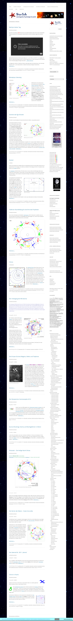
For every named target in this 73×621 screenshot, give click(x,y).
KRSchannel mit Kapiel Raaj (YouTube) (56, 272)
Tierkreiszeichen (54, 374)
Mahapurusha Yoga (54, 538)
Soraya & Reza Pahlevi (54, 444)
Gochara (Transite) (53, 448)
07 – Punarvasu (53, 489)
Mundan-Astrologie (28, 106)
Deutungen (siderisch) (54, 434)
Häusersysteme (53, 423)
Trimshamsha (53, 531)
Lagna (52, 426)
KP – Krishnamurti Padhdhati (55, 470)
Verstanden (57, 619)
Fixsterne (58, 305)
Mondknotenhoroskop (21, 106)
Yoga (51, 534)
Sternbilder (36, 349)
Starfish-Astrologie (17, 6)
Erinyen (27, 364)
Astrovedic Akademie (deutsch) (55, 248)
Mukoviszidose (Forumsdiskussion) (57, 442)
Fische (51, 40)
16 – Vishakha (53, 501)
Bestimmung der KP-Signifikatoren (57, 471)
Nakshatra (40, 418)
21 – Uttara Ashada (54, 508)
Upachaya (52, 431)
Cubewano (12, 171)
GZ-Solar (61, 306)
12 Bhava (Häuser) (54, 419)
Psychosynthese (54, 320)
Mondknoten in (52, 157)
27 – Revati (53, 516)
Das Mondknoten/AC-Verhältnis (55, 86)
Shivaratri (11, 497)
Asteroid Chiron (31, 267)
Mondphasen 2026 (53, 153)
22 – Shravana (53, 509)
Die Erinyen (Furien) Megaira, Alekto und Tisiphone (24, 356)
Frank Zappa (52, 123)
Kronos (34, 385)
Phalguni (25, 499)
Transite (55, 325)
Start (10, 6)
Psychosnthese (52, 384)
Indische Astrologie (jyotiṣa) (52, 6)
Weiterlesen (12, 66)
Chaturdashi (11, 457)
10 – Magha (53, 493)
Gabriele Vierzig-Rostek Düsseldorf (55, 227)
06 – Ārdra (52, 487)
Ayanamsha (53, 466)
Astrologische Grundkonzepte (55, 334)
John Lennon (52, 45)
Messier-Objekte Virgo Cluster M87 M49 (56, 167)
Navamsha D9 (53, 319)
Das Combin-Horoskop (55, 377)
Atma (15, 187)
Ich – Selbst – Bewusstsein (55, 359)
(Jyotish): (58, 210)
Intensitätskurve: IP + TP (54, 200)
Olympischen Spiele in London (35, 407)
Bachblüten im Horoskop (54, 171)
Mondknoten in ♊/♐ (53, 159)
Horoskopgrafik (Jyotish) (54, 459)
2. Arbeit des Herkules (54, 396)
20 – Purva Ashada (54, 507)
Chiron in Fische (14, 574)
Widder (53, 60)
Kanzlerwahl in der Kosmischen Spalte (56, 35)
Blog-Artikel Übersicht (54, 433)
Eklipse (43, 201)
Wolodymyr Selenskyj (15, 77)
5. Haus (35, 202)
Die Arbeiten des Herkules (54, 393)
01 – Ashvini (53, 481)
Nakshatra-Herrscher (54, 519)
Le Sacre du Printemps (53, 87)
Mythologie (34, 290)
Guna (52, 467)
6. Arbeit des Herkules (54, 401)
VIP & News (11, 9)
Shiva (20, 497)
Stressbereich (58, 324)
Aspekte (52, 349)
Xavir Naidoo (53, 446)
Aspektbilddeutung (54, 348)
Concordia (16, 527)
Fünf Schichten (53, 352)
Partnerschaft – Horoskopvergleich (56, 375)
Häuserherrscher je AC (55, 422)
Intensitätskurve (54, 356)
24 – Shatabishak (54, 512)
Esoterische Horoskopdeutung (55, 410)
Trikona (52, 429)
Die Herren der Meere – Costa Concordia (21, 511)
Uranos (32, 383)
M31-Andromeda (54, 316)
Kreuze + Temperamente (55, 360)
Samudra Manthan (54, 526)
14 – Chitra (53, 498)
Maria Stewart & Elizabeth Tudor (55, 90)
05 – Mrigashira (53, 486)
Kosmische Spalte (56, 313)
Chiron (11, 262)
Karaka (51, 211)
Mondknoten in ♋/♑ (53, 160)
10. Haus (13, 291)
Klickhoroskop (56, 311)
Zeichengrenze (54, 327)
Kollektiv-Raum (27, 254)
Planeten (53, 373)
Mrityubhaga (53, 452)
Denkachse (60, 302)
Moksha (25, 291)
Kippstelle (51, 205)
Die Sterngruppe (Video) (55, 404)
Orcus (29, 143)
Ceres (20, 107)
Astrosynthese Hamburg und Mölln (56, 228)
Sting (52, 445)
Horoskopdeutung (41, 253)
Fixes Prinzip (53, 305)
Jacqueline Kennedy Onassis (55, 437)
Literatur (51, 344)
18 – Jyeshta (53, 504)
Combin (33, 70)
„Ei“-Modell (53, 385)
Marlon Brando (53, 441)
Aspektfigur (26, 201)
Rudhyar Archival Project (54, 242)
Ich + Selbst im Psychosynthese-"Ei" (56, 164)
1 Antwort (10, 162)
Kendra (52, 425)
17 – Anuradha (53, 502)
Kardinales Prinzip (53, 309)
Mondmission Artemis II (54, 37)
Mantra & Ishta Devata (55, 524)
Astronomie (33, 441)
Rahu (61, 320)
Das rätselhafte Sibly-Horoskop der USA (56, 94)
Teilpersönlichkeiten (54, 388)
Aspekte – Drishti (54, 464)
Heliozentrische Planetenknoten (56, 307)
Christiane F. (55, 61)
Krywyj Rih (39, 89)
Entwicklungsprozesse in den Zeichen (56, 168)
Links (16, 9)
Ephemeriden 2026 (53, 152)
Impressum (22, 9)
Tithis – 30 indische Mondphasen (55, 105)
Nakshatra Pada (52, 44)
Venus (59, 325)
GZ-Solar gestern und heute (54, 128)
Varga (51, 527)
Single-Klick (52, 324)
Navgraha (52, 455)
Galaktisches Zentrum (14, 567)
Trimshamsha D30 (53, 217)
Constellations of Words (54, 265)
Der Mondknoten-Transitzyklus (55, 97)
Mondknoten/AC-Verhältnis (56, 364)
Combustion (57, 300)
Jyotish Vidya (52, 252)
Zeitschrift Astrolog (53, 259)
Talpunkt (53, 358)
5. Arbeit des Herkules (54, 400)
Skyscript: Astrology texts (54, 263)
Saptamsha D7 (57, 321)
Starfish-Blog (52, 547)
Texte (51, 520)
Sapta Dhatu (52, 321)
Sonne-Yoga (53, 543)
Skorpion (51, 42)
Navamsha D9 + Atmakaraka (54, 216)
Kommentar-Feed (53, 283)
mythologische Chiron (19, 586)
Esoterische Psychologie (54, 411)
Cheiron (41, 282)
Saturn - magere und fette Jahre (55, 170)
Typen (53, 362)
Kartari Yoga (53, 537)
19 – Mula (52, 505)
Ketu (51, 311)
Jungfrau (51, 49)
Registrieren (52, 279)
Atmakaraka (52, 299)
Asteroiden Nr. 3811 (17, 561)
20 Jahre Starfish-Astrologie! (54, 38)
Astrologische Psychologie (28, 6)
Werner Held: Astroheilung (54, 237)
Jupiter (58, 308)
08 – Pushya (53, 490)
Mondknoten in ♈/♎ (53, 156)
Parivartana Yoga (54, 541)
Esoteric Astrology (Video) (55, 408)
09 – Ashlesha (53, 491)
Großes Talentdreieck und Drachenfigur (56, 104)
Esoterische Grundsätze (54, 407)
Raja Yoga (52, 542)
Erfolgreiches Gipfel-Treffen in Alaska (56, 51)
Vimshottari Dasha (19, 70)
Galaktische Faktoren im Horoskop (55, 125)
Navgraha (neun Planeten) (54, 213)
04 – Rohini (53, 485)
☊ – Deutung (54, 367)
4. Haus (16, 291)
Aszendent (60, 298)
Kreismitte (53, 315)
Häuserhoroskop (52, 202)
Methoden (52, 345)
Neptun (33, 567)
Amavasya (27, 457)
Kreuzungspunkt (14, 106)
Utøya (15, 437)
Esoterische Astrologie (40, 6)
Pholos (23, 591)
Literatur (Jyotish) (53, 478)
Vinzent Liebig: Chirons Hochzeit (55, 239)
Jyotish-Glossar (52, 463)
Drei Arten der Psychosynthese (56, 386)
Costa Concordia (31, 520)
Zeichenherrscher (52, 199)
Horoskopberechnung (54, 341)
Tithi (40, 498)
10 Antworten (11, 264)
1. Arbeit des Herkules (54, 395)
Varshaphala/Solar (40, 106)
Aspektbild (28, 288)
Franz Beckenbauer (53, 48)
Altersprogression (54, 347)
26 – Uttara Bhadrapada (55, 515)
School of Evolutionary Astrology (55, 240)
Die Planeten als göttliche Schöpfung (56, 98)
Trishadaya (53, 430)
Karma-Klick (22, 392)
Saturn (36, 567)
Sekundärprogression (54, 389)
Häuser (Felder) (53, 354)
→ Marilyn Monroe (29, 60)
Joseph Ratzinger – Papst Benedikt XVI (57, 440)
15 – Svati (52, 500)
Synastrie (22, 107)
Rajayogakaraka (53, 456)
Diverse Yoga (53, 535)
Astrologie (32, 349)
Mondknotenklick (53, 318)
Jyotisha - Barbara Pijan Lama (54, 251)
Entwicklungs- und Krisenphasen (56, 378)
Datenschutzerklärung (54, 414)
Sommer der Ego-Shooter (16, 114)
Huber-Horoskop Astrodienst (56, 343)
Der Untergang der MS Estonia (18, 298)
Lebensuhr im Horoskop (54, 95)
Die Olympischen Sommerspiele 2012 (20, 399)
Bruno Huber (53, 435)
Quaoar (11, 160)
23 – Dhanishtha (53, 511)
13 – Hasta (53, 497)
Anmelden (51, 280)
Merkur (56, 317)
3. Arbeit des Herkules (54, 397)
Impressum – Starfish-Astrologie (55, 415)
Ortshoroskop (12, 70)
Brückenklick (57, 299)
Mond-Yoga (53, 539)
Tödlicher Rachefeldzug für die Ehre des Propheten (24, 209)
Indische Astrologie (40, 151)
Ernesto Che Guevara (53, 120)
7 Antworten (11, 80)
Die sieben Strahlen (53, 403)
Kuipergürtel (40, 272)
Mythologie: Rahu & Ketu (55, 453)
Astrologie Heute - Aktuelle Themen (56, 261)
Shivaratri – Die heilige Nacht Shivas (19, 450)
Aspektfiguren (54, 351)
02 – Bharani (53, 482)
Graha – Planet (52, 449)
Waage (51, 46)
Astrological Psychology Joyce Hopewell (56, 229)
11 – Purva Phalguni (54, 494)
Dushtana (52, 420)
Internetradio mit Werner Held (55, 270)
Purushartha (53, 468)
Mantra (51, 317)
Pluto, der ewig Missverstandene (55, 127)
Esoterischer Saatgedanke (56, 304)
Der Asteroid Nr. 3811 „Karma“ (18, 552)
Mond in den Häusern (54, 381)
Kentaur (36, 586)
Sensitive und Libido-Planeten (56, 382)
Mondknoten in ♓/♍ (53, 155)
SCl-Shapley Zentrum (56, 323)
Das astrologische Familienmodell (55, 91)
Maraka (52, 427)
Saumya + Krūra (53, 457)
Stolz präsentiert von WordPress (14, 616)
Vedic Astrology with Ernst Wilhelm (55, 250)
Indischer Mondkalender (40, 502)
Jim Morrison (53, 438)
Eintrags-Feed (52, 281)
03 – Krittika (53, 483)
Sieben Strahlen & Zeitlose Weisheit (55, 266)
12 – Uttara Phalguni (54, 496)
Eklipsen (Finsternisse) (54, 336)
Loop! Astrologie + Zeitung (54, 262)
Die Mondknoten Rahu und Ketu (55, 89)
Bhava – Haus (52, 418)
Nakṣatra (52, 517)
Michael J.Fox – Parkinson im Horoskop (56, 124)
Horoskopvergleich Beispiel (55, 379)
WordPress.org (52, 284)
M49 (60, 316)
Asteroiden (27, 68)
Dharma (21, 291)
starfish (51, 61)
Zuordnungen (53, 405)
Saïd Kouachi (26, 215)
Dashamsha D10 (52, 214)
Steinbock (51, 41)
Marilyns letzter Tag (15, 27)
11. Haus (31, 202)
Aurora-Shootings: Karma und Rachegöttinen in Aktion (25, 427)
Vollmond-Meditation (53, 163)
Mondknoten (18, 202)
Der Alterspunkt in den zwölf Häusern (56, 93)
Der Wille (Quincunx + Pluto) (54, 166)
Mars (53, 317)
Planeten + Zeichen (54, 371)
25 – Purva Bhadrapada (55, 513)
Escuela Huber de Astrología (54, 231)
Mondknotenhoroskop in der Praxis (56, 121)
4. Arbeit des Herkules (54, 399)
